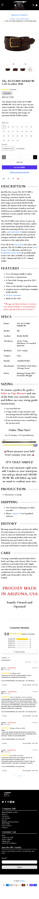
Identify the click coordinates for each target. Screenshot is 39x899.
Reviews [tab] (4, 658)
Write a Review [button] (20, 652)
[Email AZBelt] (13, 802)
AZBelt (22, 881)
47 (26, 136)
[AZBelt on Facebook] (5, 802)
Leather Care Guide (7, 837)
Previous (16, 15)
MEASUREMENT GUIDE (9, 812)
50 (3, 140)
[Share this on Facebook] (8, 178)
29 (8, 127)
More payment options (19, 172)
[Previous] (13, 64)
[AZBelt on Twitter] (3, 802)
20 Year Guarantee (13, 295)
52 (8, 140)
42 (3, 136)
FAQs (3, 835)
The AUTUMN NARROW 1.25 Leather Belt (13, 680)
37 (13, 131)
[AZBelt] (19, 5)
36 (8, 131)
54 (13, 140)
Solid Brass (20, 149)
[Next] (25, 64)
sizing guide (31, 400)
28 (3, 127)
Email (4, 858)
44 (13, 136)
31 (17, 127)
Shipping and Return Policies (10, 822)
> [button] (24, 776)
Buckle (4, 144)
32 (22, 127)
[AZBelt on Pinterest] (8, 802)
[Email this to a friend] (18, 178)
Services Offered (7, 839)
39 (22, 131)
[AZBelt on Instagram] (11, 802)
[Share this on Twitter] (3, 178)
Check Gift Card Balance (9, 843)
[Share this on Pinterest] (13, 178)
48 (31, 136)
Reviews (4, 820)
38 (17, 131)
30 (13, 127)
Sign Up (19, 867)
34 (31, 127)
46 (22, 136)
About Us (4, 814)
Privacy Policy (6, 824)
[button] (34, 685)
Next (25, 15)
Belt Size (5, 122)
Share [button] (5, 685)
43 (8, 136)
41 (31, 131)
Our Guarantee (6, 818)
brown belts (19, 244)
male (9, 232)
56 (17, 140)
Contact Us (16, 513)
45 (17, 136)
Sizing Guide (7, 93)
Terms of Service (7, 826)
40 (26, 131)
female (17, 232)
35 (3, 131)
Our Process (5, 816)
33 (26, 127)
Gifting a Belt (6, 841)
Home (12, 19)
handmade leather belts (11, 253)
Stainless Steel (8, 149)
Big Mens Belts (23, 19)
